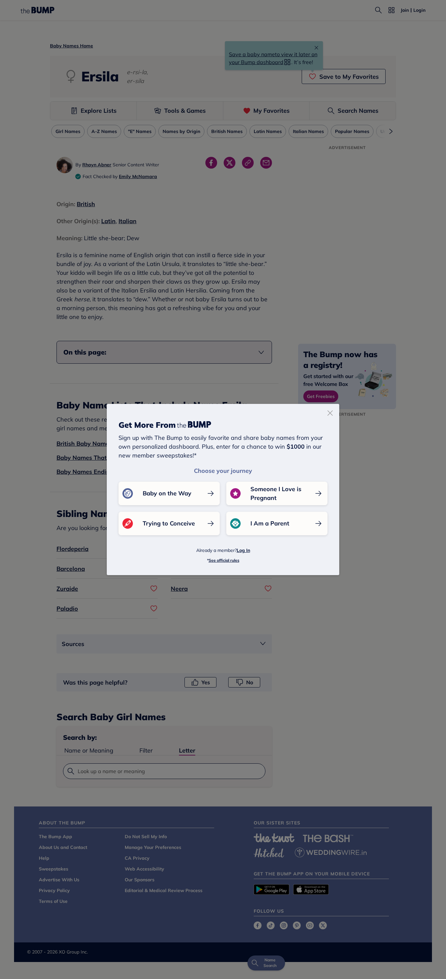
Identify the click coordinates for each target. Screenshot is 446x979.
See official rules (224, 560)
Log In (243, 550)
